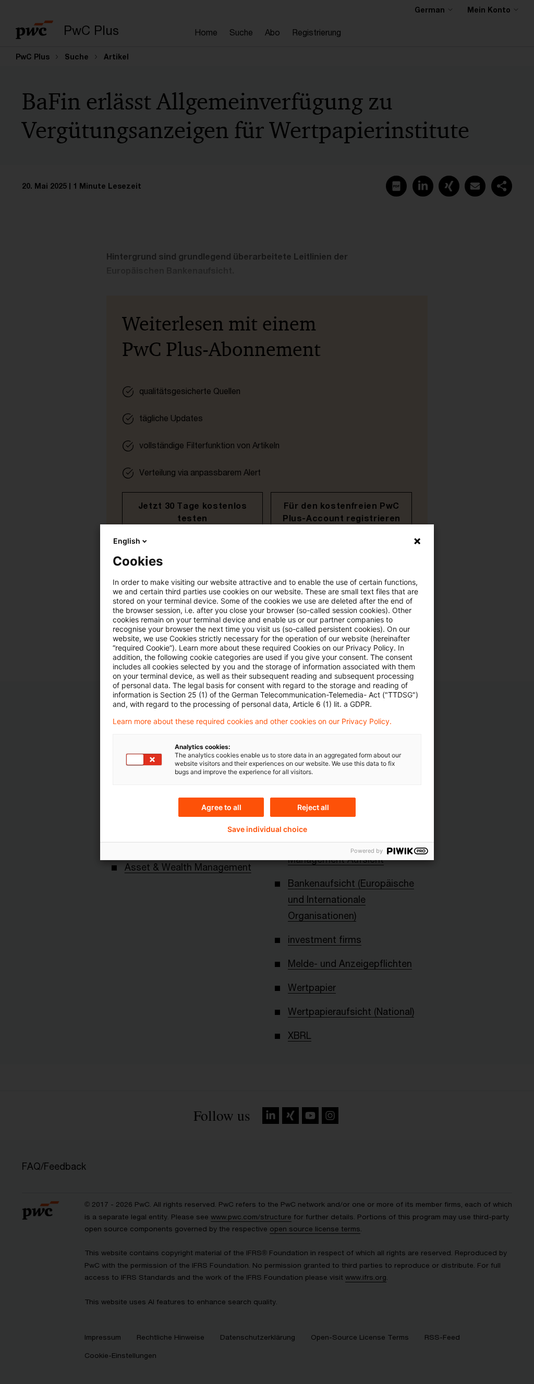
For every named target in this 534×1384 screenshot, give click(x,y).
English (126, 540)
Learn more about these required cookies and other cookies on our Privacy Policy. (252, 721)
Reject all (313, 807)
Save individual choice (267, 829)
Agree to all (221, 807)
